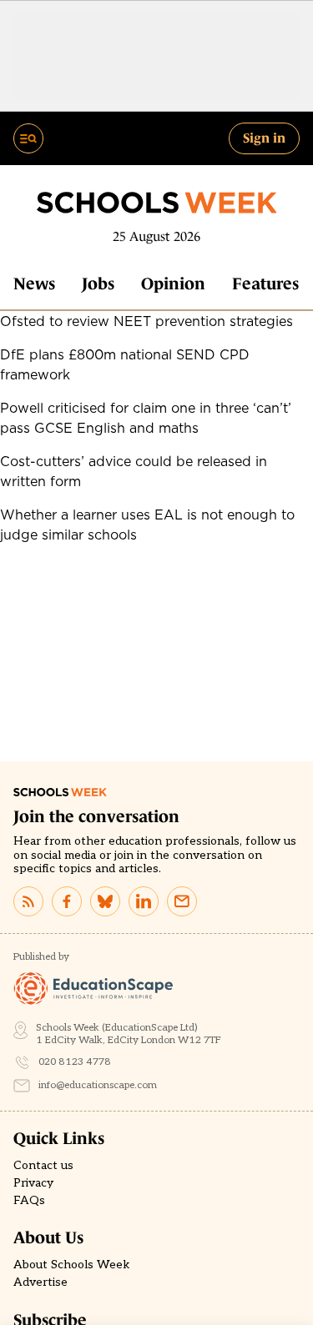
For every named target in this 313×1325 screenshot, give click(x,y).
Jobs (98, 283)
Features (265, 283)
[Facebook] (67, 901)
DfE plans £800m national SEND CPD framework (125, 364)
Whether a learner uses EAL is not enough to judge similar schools (147, 524)
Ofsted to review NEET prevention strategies (146, 321)
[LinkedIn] (144, 901)
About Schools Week (71, 1265)
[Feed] (28, 901)
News (34, 283)
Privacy (33, 1183)
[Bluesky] (105, 901)
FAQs (29, 1200)
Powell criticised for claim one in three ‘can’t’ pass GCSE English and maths (145, 418)
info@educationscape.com (97, 1085)
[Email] (182, 901)
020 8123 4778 (74, 1062)
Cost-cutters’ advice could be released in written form (133, 471)
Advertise (40, 1282)
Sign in (264, 137)
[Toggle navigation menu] (28, 138)
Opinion (173, 283)
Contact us (43, 1165)
